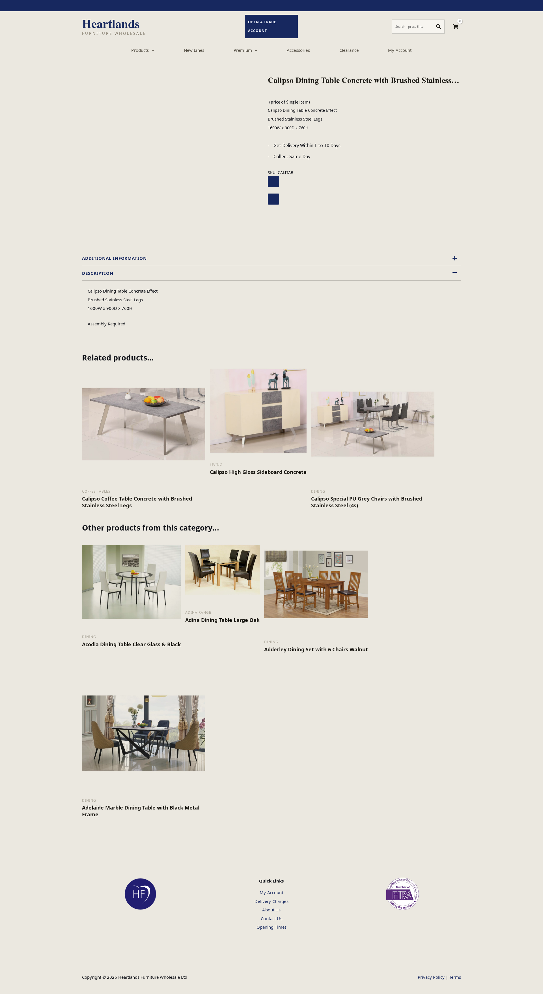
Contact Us (271, 918)
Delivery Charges (271, 901)
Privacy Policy (431, 977)
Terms (455, 977)
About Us (271, 910)
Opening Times (272, 927)
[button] (151, 50)
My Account (271, 892)
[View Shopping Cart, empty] (455, 26)
